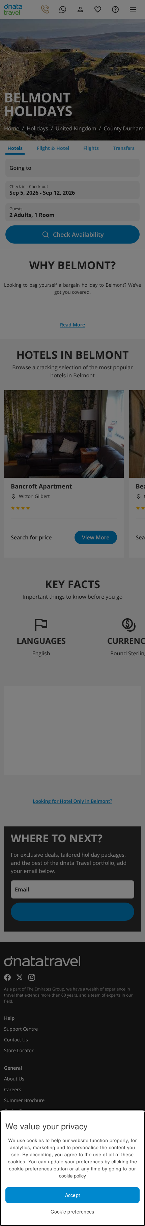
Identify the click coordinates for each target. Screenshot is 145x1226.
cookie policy (72, 1175)
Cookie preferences (72, 1211)
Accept (72, 1195)
